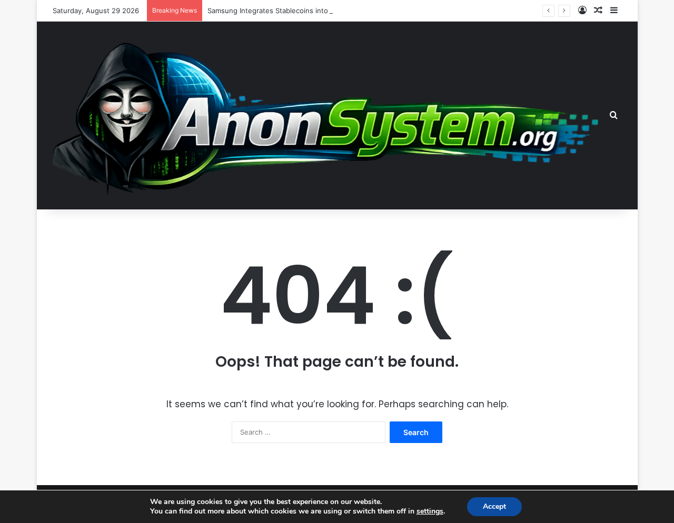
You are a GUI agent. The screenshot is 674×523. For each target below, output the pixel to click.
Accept (494, 506)
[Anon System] (329, 115)
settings (430, 511)
